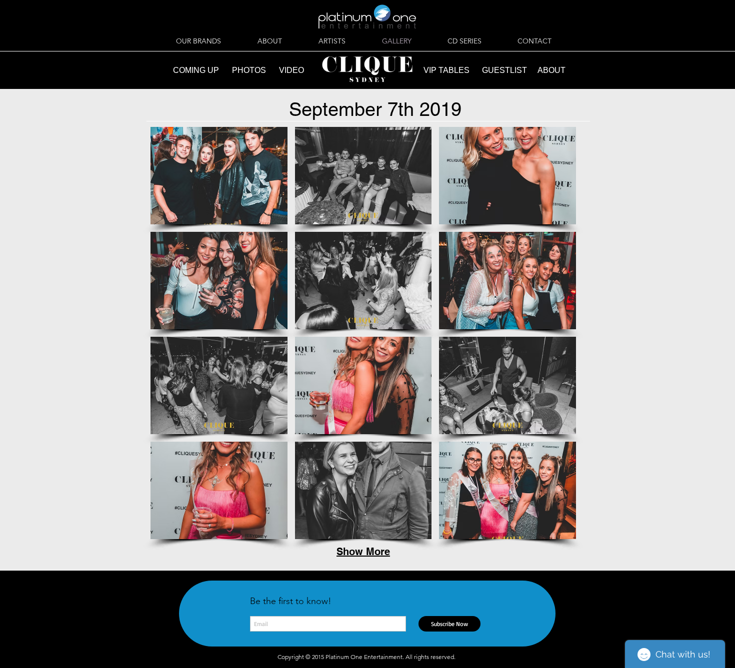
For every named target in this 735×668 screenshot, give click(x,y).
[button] (219, 175)
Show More (363, 552)
